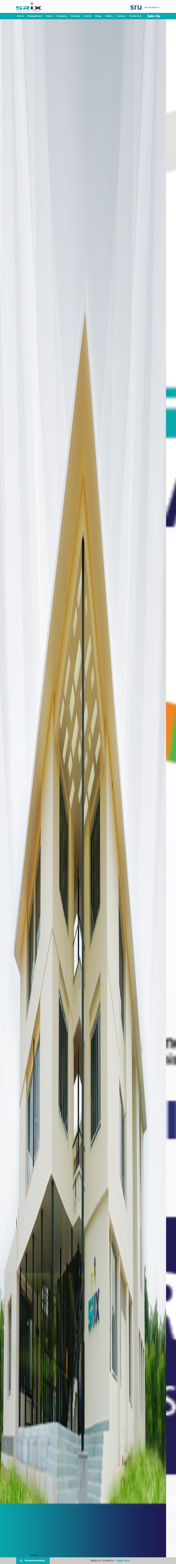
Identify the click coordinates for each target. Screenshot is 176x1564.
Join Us (153, 16)
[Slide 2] (34, 1553)
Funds (49, 16)
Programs (61, 16)
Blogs (98, 16)
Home (20, 16)
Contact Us (135, 16)
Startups (75, 16)
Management (35, 16)
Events (87, 16)
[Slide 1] (27, 1553)
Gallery (109, 16)
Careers (121, 16)
